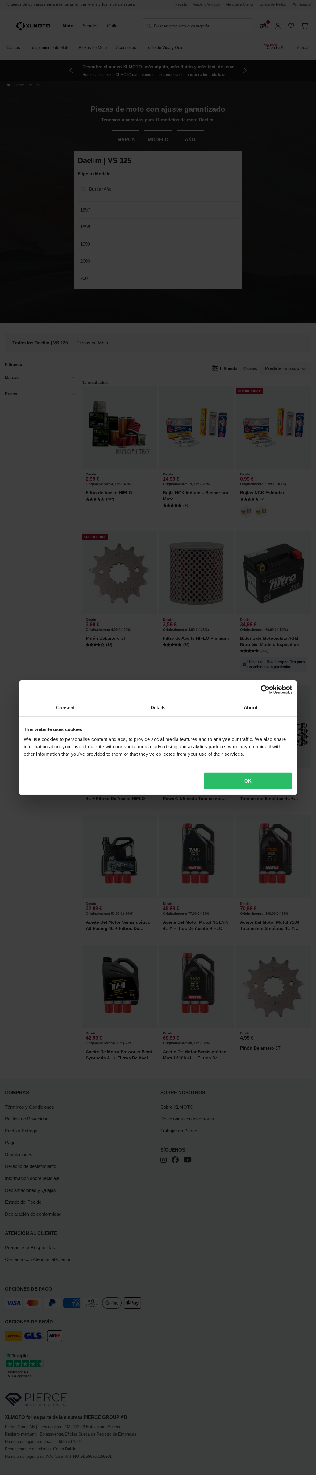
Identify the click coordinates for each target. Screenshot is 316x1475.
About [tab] (250, 707)
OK (248, 780)
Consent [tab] (65, 707)
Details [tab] (158, 707)
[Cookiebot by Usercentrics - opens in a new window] (265, 689)
